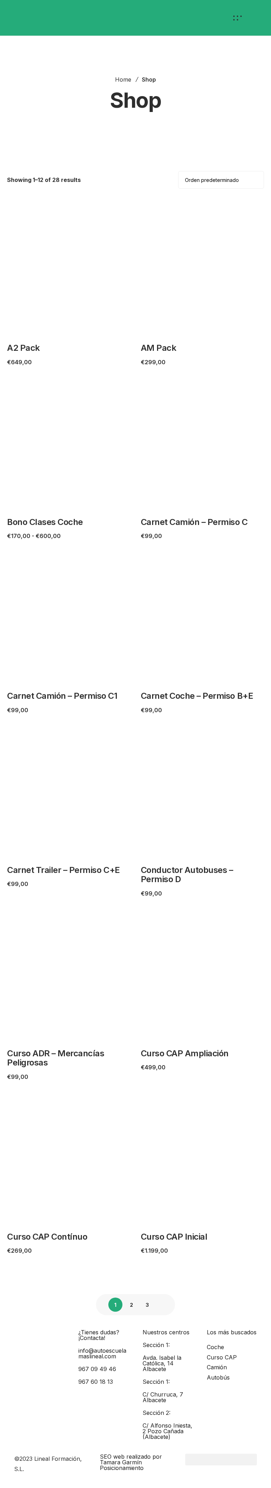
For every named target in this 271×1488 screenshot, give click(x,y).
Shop (149, 79)
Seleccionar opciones (53, 500)
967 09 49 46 (97, 1368)
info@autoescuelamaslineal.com (102, 1353)
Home (123, 79)
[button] (221, 1459)
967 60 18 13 (95, 1381)
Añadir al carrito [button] (46, 326)
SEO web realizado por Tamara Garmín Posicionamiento (131, 1462)
